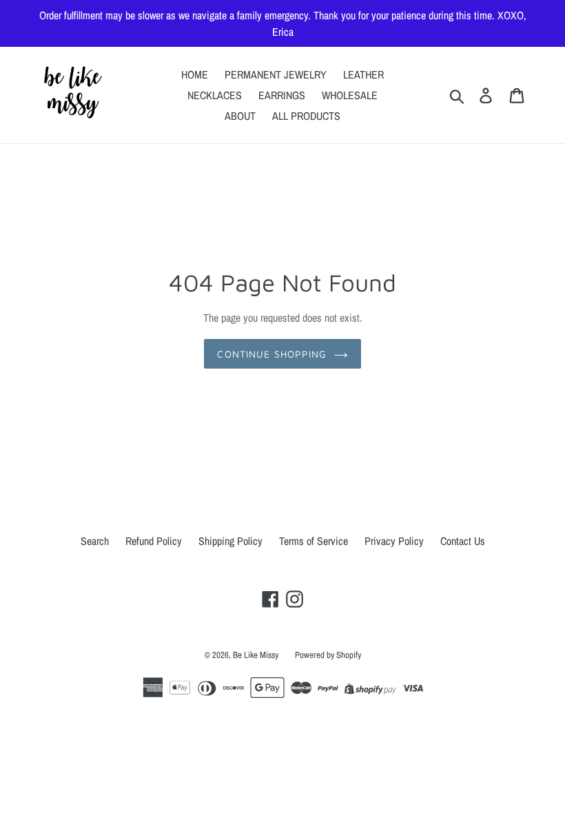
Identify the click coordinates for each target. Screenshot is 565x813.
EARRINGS (281, 95)
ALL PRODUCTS (306, 115)
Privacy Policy (394, 540)
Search (95, 540)
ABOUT (240, 115)
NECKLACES (214, 95)
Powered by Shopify (328, 655)
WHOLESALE (350, 95)
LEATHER (363, 74)
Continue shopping (272, 354)
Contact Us (462, 540)
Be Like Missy (255, 655)
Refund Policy (153, 540)
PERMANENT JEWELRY (276, 74)
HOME (194, 74)
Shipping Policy (230, 540)
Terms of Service (313, 540)
